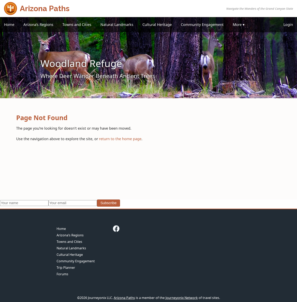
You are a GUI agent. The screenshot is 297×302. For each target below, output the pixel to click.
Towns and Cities (76, 24)
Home (9, 24)
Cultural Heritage (157, 24)
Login (288, 24)
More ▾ (238, 24)
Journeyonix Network (181, 298)
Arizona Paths (124, 298)
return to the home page (120, 138)
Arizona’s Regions (38, 24)
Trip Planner (66, 267)
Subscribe (108, 203)
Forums (62, 274)
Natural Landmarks (116, 24)
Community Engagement (202, 24)
